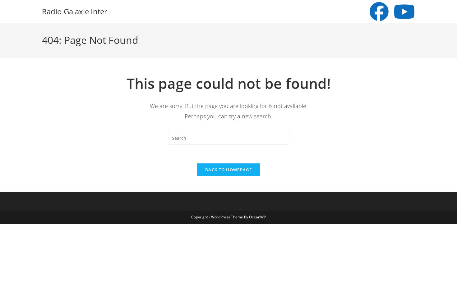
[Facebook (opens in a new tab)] (379, 11)
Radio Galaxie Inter (74, 11)
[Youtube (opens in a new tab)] (404, 11)
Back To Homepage (228, 169)
